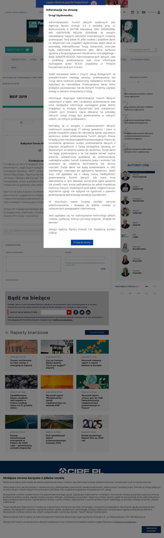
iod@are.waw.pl (106, 188)
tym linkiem (68, 112)
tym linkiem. (76, 67)
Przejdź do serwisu (82, 242)
